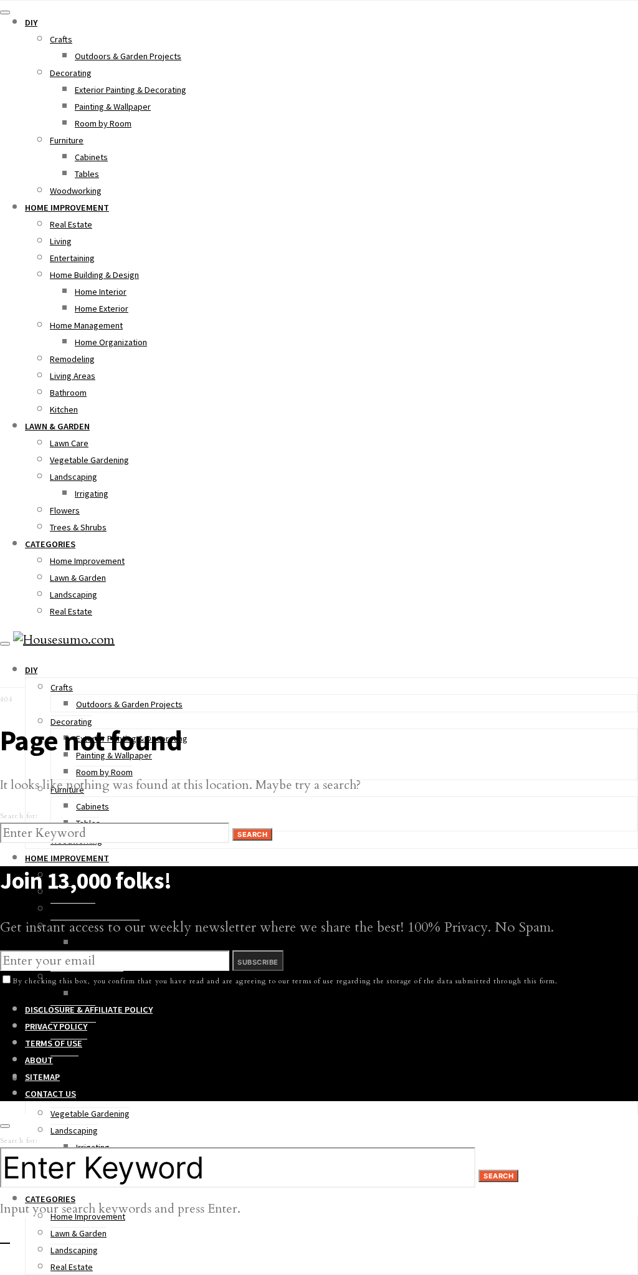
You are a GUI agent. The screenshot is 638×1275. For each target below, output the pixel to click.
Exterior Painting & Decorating (130, 89)
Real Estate (71, 224)
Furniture (66, 140)
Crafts (61, 39)
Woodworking (76, 190)
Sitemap (42, 1076)
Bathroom (68, 392)
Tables (87, 173)
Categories (50, 544)
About (39, 1060)
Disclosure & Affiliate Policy (89, 1009)
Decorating (71, 73)
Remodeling (72, 359)
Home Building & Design (94, 274)
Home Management (86, 325)
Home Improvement (67, 207)
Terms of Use (53, 1043)
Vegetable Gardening (89, 460)
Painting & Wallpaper (113, 106)
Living (61, 241)
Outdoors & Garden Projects (128, 56)
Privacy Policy (56, 1026)
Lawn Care (69, 443)
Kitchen (64, 409)
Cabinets (91, 157)
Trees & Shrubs (78, 527)
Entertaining (72, 258)
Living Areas (72, 375)
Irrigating (91, 493)
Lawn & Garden (57, 426)
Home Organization (111, 342)
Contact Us (50, 1093)
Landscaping (73, 476)
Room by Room (103, 123)
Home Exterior (101, 308)
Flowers (65, 510)
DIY (31, 22)
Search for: (19, 816)
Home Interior (100, 291)
